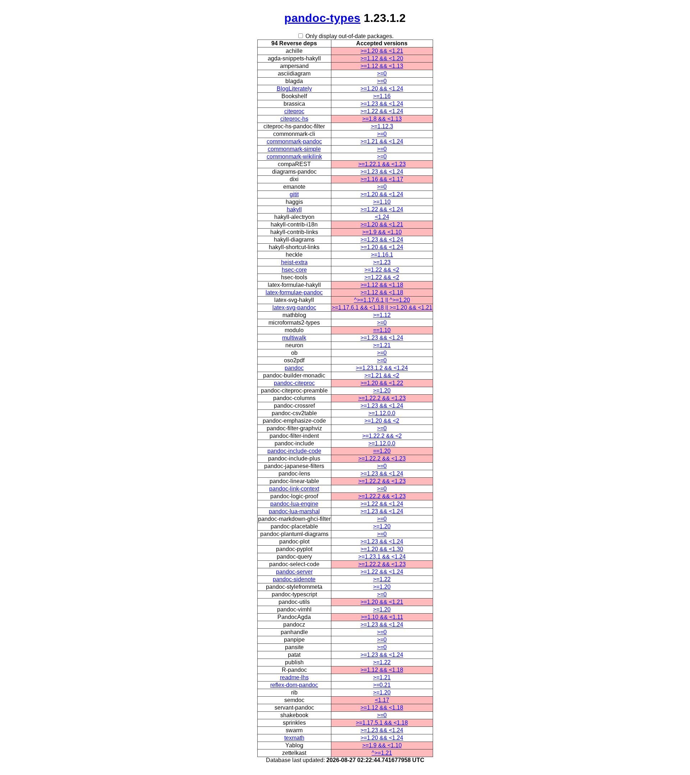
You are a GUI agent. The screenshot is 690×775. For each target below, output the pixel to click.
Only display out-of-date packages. (349, 36)
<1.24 (382, 217)
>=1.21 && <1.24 (381, 141)
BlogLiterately (294, 89)
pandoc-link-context (294, 489)
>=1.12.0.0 (381, 413)
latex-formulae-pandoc (294, 292)
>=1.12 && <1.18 (381, 285)
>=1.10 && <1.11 (382, 617)
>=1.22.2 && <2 (382, 436)
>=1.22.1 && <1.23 (382, 164)
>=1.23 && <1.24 (381, 104)
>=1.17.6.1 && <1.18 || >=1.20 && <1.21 (382, 307)
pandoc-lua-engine (294, 504)
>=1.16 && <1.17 (381, 179)
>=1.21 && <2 (381, 375)
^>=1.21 (382, 753)
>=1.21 (382, 345)
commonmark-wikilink (294, 156)
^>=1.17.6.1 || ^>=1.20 (382, 300)
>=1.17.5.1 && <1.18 (382, 723)
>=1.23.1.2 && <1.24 (382, 368)
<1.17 (382, 700)
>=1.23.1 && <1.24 (382, 557)
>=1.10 (382, 202)
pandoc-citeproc (294, 383)
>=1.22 (382, 579)
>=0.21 (382, 685)
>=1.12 (382, 315)
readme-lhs (294, 677)
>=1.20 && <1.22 (381, 383)
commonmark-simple (294, 149)
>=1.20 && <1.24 (381, 89)
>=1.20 (382, 391)
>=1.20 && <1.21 (381, 51)
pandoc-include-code (294, 451)
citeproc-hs (294, 119)
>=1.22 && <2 (381, 270)
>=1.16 (382, 96)
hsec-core (294, 270)
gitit (294, 194)
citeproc (294, 111)
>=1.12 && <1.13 (381, 66)
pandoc (294, 368)
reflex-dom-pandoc (294, 685)
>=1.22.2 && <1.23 (382, 398)
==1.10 (382, 330)
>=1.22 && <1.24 (381, 111)
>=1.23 (382, 262)
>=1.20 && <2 (381, 421)
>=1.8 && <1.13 (382, 119)
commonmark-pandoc (294, 141)
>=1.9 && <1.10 (382, 232)
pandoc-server (294, 572)
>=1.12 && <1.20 (381, 58)
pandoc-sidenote (294, 579)
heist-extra (294, 262)
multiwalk (294, 338)
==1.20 (382, 451)
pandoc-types (322, 18)
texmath (294, 738)
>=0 (382, 73)
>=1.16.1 (382, 255)
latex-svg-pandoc (294, 307)
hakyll (294, 209)
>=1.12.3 (382, 126)
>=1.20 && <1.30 (381, 549)
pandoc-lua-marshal (294, 511)
